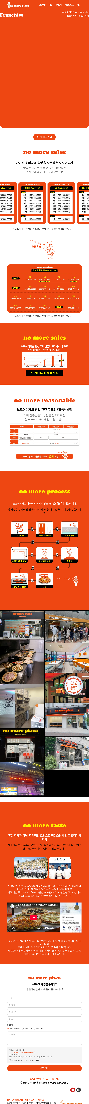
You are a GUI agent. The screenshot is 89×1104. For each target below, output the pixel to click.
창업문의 (59, 4)
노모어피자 (42, 4)
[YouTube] (72, 1090)
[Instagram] (78, 1090)
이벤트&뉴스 (69, 4)
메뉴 (51, 4)
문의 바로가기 (44, 137)
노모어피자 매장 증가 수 (44, 373)
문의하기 (44, 1068)
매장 (78, 4)
